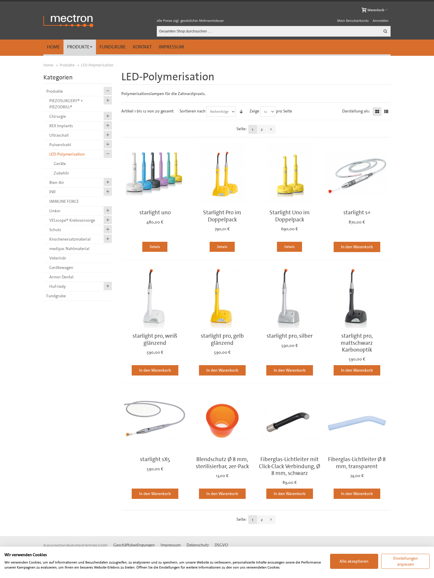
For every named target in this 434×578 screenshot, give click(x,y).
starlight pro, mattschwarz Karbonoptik (357, 342)
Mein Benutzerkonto (353, 20)
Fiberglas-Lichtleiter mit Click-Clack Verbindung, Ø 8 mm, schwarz (289, 466)
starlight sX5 (155, 459)
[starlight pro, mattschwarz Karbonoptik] (357, 297)
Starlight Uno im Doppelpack (290, 216)
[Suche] (385, 31)
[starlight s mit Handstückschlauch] (155, 421)
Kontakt (142, 47)
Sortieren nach (192, 111)
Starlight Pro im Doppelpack (222, 216)
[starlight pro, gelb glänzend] (222, 297)
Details (155, 246)
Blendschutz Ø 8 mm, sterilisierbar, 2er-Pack (222, 462)
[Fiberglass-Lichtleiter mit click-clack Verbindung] (290, 421)
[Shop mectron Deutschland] (68, 20)
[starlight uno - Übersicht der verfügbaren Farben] (155, 174)
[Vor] (271, 129)
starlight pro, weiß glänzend (155, 339)
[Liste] (386, 111)
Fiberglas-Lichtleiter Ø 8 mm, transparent (357, 462)
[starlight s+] (357, 174)
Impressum (171, 47)
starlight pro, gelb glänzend (222, 339)
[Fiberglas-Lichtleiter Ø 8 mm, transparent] (357, 421)
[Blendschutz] (222, 421)
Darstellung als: (356, 111)
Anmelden (381, 20)
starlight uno (155, 212)
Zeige (254, 111)
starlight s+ (357, 212)
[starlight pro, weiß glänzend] (155, 297)
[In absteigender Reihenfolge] (241, 111)
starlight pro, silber (290, 335)
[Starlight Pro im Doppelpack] (222, 174)
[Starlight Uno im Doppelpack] (290, 174)
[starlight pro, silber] (290, 297)
